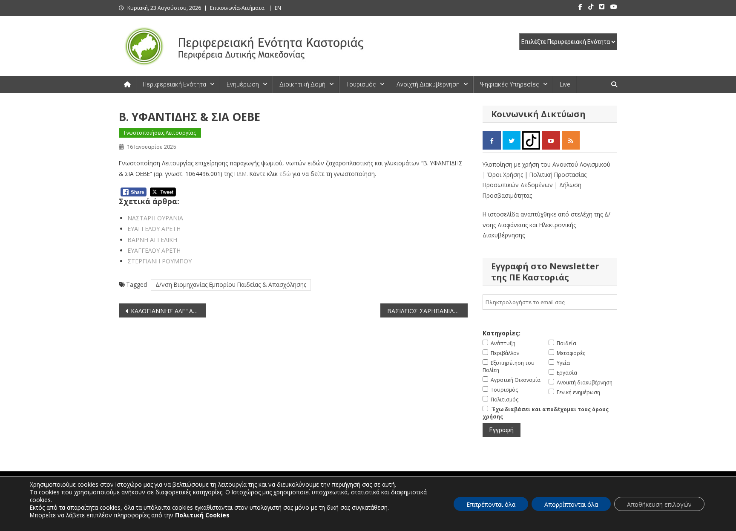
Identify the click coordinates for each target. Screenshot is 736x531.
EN (278, 8)
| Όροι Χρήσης (504, 174)
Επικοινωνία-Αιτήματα (237, 8)
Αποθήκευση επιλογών (659, 504)
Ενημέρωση (243, 84)
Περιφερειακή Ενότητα (174, 84)
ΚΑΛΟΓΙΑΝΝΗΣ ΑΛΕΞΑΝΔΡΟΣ (168, 311)
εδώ (284, 174)
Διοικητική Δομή (302, 84)
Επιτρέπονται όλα (490, 504)
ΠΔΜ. (240, 174)
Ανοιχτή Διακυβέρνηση (428, 84)
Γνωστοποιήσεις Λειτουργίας (160, 132)
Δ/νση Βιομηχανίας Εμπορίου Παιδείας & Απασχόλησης (230, 284)
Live (565, 84)
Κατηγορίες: (501, 333)
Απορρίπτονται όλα (571, 504)
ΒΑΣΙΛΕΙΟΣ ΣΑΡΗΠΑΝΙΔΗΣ (424, 311)
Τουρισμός (361, 84)
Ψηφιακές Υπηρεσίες (509, 84)
